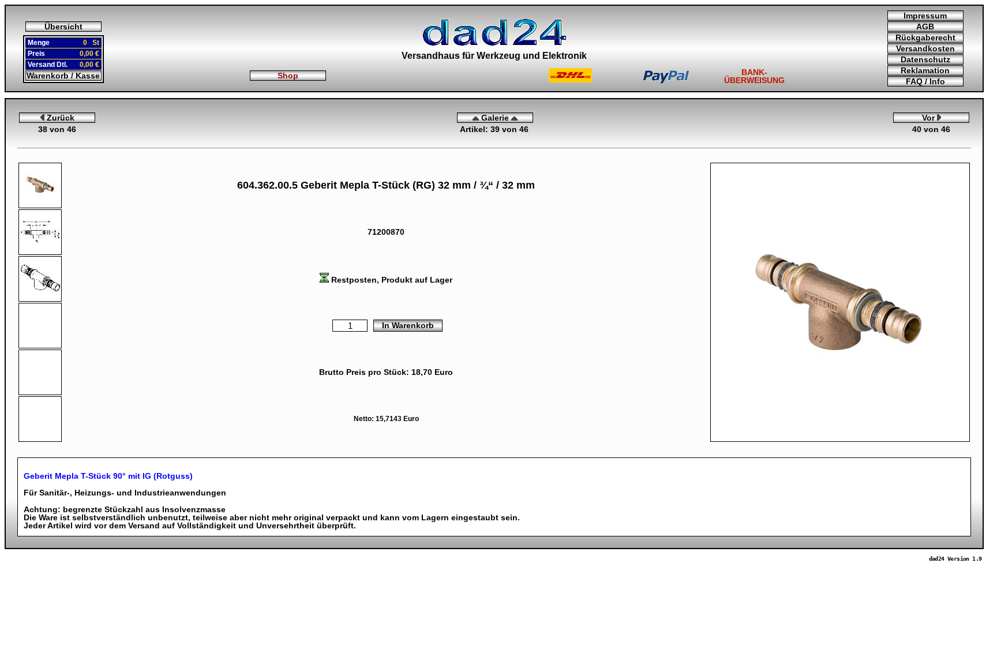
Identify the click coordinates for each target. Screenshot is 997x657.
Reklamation (925, 70)
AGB (925, 26)
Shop (288, 75)
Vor (929, 117)
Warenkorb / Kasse (63, 75)
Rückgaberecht (925, 37)
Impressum (925, 15)
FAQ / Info (925, 81)
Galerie (495, 117)
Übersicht (63, 26)
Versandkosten (925, 48)
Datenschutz (925, 59)
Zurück (59, 117)
